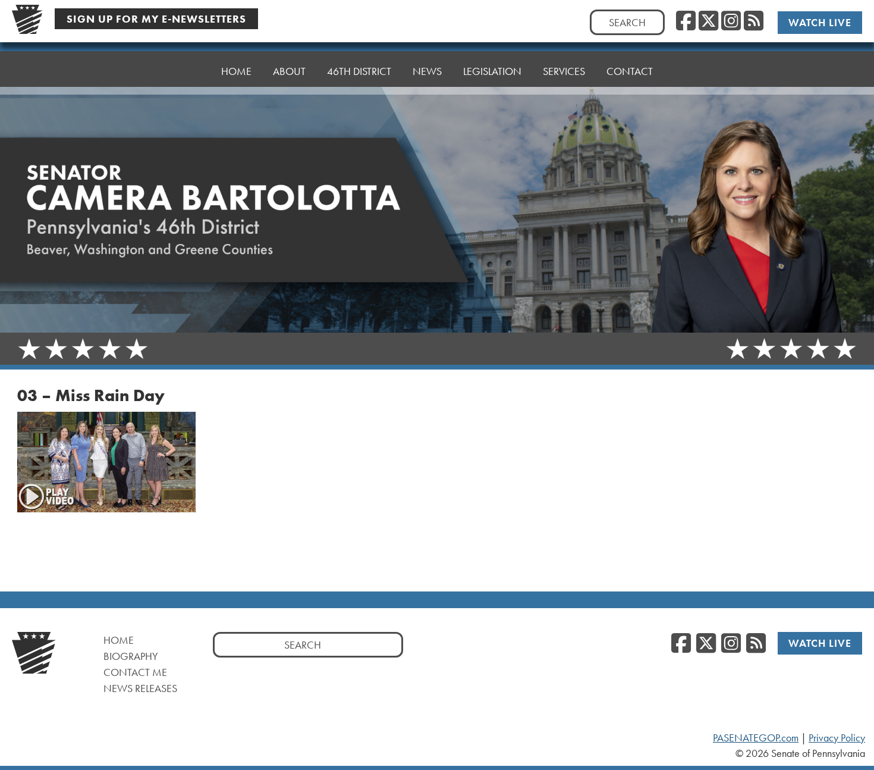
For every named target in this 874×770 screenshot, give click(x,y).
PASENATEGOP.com (755, 737)
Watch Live (819, 22)
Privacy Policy (837, 737)
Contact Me (135, 672)
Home (236, 71)
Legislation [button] (492, 71)
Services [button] (564, 71)
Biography (130, 656)
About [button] (289, 71)
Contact (629, 71)
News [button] (427, 71)
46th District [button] (359, 71)
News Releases (140, 688)
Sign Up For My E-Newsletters (156, 19)
